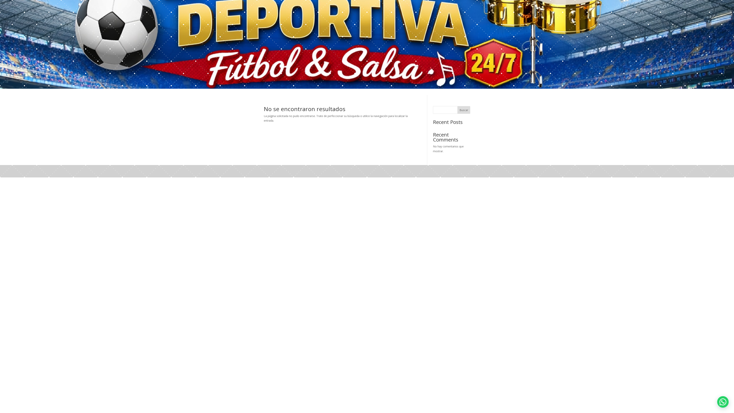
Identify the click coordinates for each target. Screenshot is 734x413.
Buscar (464, 110)
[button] (723, 402)
